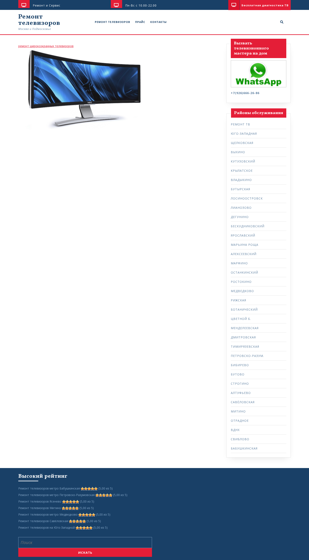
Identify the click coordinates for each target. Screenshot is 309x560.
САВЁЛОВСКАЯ (243, 402)
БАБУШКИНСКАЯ (244, 448)
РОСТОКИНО (241, 282)
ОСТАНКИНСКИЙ (244, 272)
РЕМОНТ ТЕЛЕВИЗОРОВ (112, 22)
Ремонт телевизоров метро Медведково (48, 514)
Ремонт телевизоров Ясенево (39, 501)
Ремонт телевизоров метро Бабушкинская (49, 488)
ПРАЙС (140, 22)
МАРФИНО (239, 263)
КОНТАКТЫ (158, 22)
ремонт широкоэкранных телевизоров (46, 46)
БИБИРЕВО (240, 365)
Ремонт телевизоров (39, 20)
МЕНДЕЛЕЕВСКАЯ (245, 328)
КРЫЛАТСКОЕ (242, 171)
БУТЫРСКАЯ (240, 189)
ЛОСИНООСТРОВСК (247, 198)
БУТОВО (237, 374)
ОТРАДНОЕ (240, 421)
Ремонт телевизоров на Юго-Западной (46, 527)
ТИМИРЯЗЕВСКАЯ (245, 347)
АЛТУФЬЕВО (241, 393)
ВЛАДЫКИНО (241, 180)
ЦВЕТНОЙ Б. (241, 319)
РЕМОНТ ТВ (240, 124)
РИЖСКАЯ (238, 300)
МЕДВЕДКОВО (242, 291)
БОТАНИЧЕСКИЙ (244, 309)
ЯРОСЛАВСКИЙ (243, 235)
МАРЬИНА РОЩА (244, 245)
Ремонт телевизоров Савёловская (43, 521)
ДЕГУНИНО (240, 217)
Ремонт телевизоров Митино (39, 508)
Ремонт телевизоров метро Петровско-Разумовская (56, 495)
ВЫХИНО (238, 152)
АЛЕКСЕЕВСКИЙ (243, 254)
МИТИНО (238, 411)
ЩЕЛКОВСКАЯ (242, 143)
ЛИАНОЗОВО (241, 208)
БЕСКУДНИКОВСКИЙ (247, 226)
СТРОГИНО (240, 384)
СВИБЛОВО (240, 439)
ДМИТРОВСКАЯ (243, 337)
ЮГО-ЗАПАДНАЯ (244, 134)
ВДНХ (235, 430)
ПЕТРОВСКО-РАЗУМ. (247, 356)
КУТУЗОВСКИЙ (243, 161)
